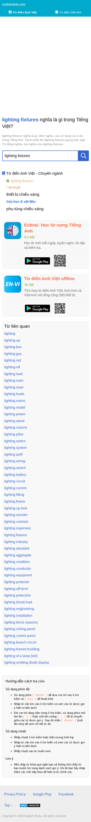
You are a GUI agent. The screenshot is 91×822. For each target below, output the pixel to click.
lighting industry (16, 542)
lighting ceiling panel (19, 629)
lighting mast (13, 387)
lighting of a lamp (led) (20, 656)
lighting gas (13, 354)
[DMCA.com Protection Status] (30, 805)
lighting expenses (17, 528)
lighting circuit (14, 481)
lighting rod (12, 360)
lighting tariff (13, 454)
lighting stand (14, 421)
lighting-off (12, 367)
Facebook (66, 794)
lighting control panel (20, 636)
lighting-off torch (16, 589)
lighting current (15, 488)
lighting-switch (15, 468)
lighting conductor (17, 568)
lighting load (13, 374)
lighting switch (15, 441)
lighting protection (17, 595)
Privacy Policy (15, 794)
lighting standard (16, 548)
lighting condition (17, 562)
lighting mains (14, 400)
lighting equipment (18, 575)
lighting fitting (14, 494)
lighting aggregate (17, 555)
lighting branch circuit (20, 642)
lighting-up (12, 340)
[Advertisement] (45, 66)
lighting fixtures (15, 535)
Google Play (42, 794)
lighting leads (14, 394)
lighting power (14, 414)
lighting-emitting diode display (26, 662)
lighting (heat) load (18, 602)
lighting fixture (14, 501)
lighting (9, 333)
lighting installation (18, 615)
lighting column (15, 427)
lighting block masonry (21, 622)
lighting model (14, 407)
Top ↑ (8, 805)
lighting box (13, 347)
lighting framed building (21, 649)
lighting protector (16, 582)
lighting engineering (19, 609)
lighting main (13, 380)
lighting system (15, 447)
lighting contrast (16, 521)
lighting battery (15, 474)
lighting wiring (14, 461)
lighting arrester (16, 515)
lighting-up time (15, 508)
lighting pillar (13, 434)
